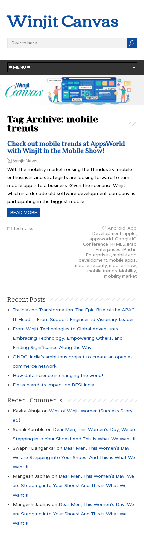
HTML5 (117, 244)
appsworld (101, 239)
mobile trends (102, 271)
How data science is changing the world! (58, 375)
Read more (23, 212)
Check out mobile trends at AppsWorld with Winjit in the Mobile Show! (66, 147)
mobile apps (122, 260)
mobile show (122, 265)
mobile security (91, 265)
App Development (114, 231)
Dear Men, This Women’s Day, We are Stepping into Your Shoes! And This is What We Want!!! (74, 457)
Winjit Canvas (63, 19)
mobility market (120, 276)
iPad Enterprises (116, 247)
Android (116, 228)
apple (129, 233)
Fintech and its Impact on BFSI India (53, 385)
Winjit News (25, 161)
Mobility (127, 271)
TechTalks (23, 228)
